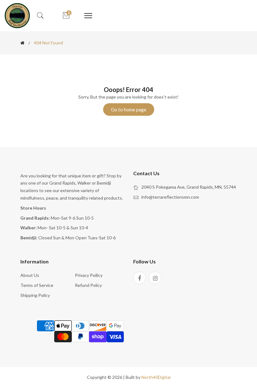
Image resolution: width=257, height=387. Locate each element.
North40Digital (155, 377)
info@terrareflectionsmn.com (170, 197)
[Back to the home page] (22, 43)
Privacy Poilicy (88, 275)
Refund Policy (88, 285)
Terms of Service (36, 285)
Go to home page (128, 109)
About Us (29, 275)
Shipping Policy (35, 295)
